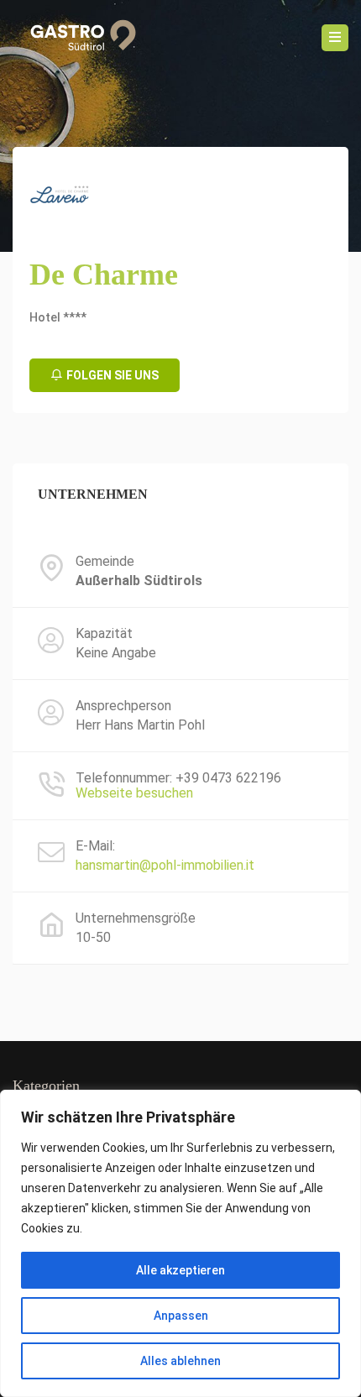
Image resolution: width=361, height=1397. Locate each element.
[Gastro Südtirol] (77, 38)
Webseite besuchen (134, 793)
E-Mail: (95, 846)
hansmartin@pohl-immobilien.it (165, 865)
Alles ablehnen (180, 1361)
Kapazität (104, 633)
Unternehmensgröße (136, 918)
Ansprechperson (123, 706)
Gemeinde (105, 561)
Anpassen (181, 1315)
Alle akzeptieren (180, 1270)
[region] (180, 1243)
